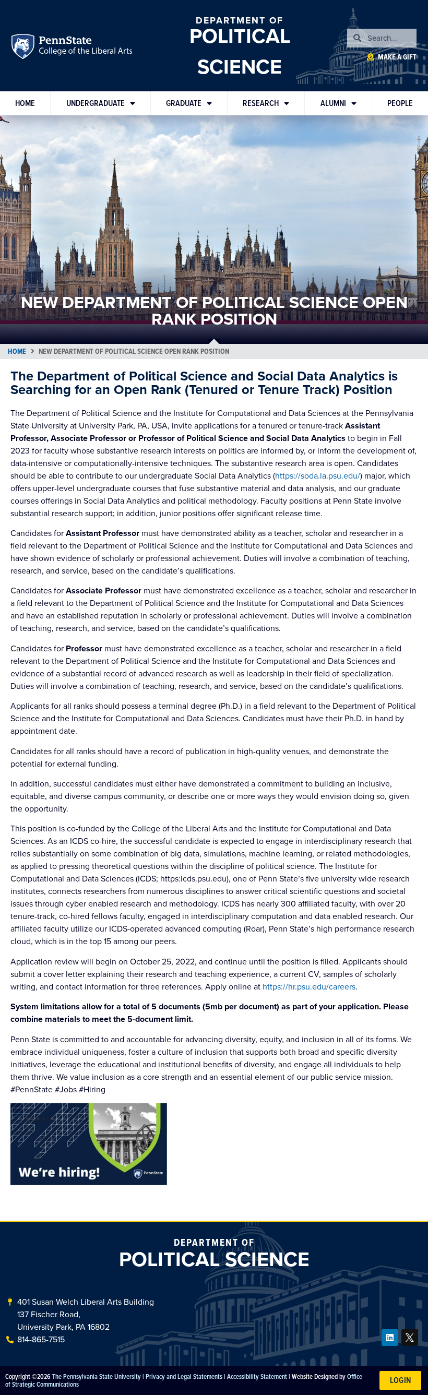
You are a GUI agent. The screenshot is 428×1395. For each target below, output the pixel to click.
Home (25, 103)
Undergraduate (95, 103)
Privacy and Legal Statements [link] (184, 1376)
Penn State (24, 48)
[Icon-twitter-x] (409, 1337)
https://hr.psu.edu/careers (309, 987)
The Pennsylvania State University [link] (96, 1376)
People (400, 103)
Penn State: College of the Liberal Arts (85, 48)
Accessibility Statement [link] (257, 1376)
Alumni (333, 103)
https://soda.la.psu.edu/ (317, 476)
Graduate (183, 103)
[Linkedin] (390, 1337)
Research (261, 103)
